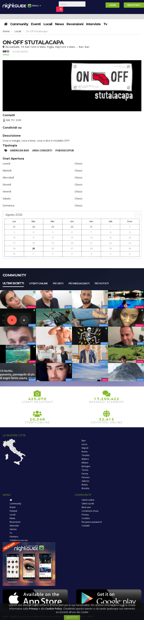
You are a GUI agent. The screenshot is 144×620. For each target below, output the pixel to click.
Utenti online (38, 283)
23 (130, 243)
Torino (85, 469)
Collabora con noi (19, 540)
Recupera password (92, 521)
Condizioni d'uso (90, 510)
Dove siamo (20, 51)
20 (72, 243)
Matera (85, 458)
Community (19, 24)
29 (52, 226)
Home (6, 31)
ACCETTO (72, 617)
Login (112, 5)
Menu (35, 5)
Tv (105, 24)
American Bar (19, 150)
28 (33, 226)
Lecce (84, 444)
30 (72, 226)
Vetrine (13, 529)
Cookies (86, 518)
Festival (13, 510)
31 (91, 226)
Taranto (86, 455)
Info (6, 51)
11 (33, 237)
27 (14, 226)
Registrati (133, 5)
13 (72, 237)
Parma (85, 473)
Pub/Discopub (64, 150)
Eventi (36, 24)
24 (14, 248)
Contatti (86, 525)
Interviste (93, 24)
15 (110, 237)
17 (14, 243)
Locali (48, 24)
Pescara (86, 477)
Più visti (58, 283)
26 (52, 248)
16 (130, 237)
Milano (85, 462)
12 (52, 237)
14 (91, 237)
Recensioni (75, 24)
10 (14, 237)
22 (110, 243)
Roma (84, 451)
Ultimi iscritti (13, 283)
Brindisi (85, 488)
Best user (86, 507)
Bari (84, 440)
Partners (14, 536)
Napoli (85, 447)
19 (52, 243)
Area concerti (42, 150)
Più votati (102, 283)
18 (33, 243)
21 (91, 243)
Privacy (85, 514)
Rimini (85, 484)
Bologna (86, 466)
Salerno (85, 481)
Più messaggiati (78, 283)
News (59, 24)
